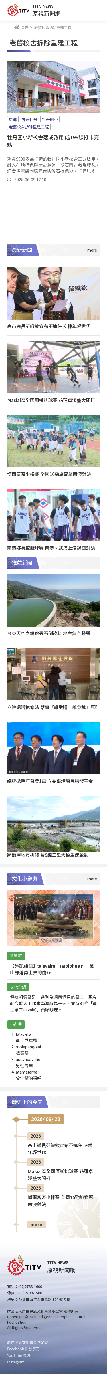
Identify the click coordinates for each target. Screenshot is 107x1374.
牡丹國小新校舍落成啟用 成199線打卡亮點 (53, 140)
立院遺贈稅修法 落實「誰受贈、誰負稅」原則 (53, 707)
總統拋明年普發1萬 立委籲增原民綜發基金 (50, 780)
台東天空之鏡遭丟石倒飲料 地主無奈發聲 (48, 633)
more (36, 1224)
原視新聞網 (46, 13)
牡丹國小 (50, 119)
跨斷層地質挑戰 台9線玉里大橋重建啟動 (47, 854)
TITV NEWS (43, 6)
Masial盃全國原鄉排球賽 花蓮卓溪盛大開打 (51, 400)
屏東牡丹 (29, 119)
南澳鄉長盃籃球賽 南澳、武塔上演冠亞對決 (51, 547)
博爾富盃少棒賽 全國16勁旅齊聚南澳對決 (49, 473)
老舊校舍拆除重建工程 (29, 127)
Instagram (16, 1362)
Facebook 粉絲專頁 (23, 1348)
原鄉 (13, 119)
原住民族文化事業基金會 (27, 1342)
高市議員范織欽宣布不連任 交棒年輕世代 (48, 326)
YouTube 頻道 (18, 1355)
